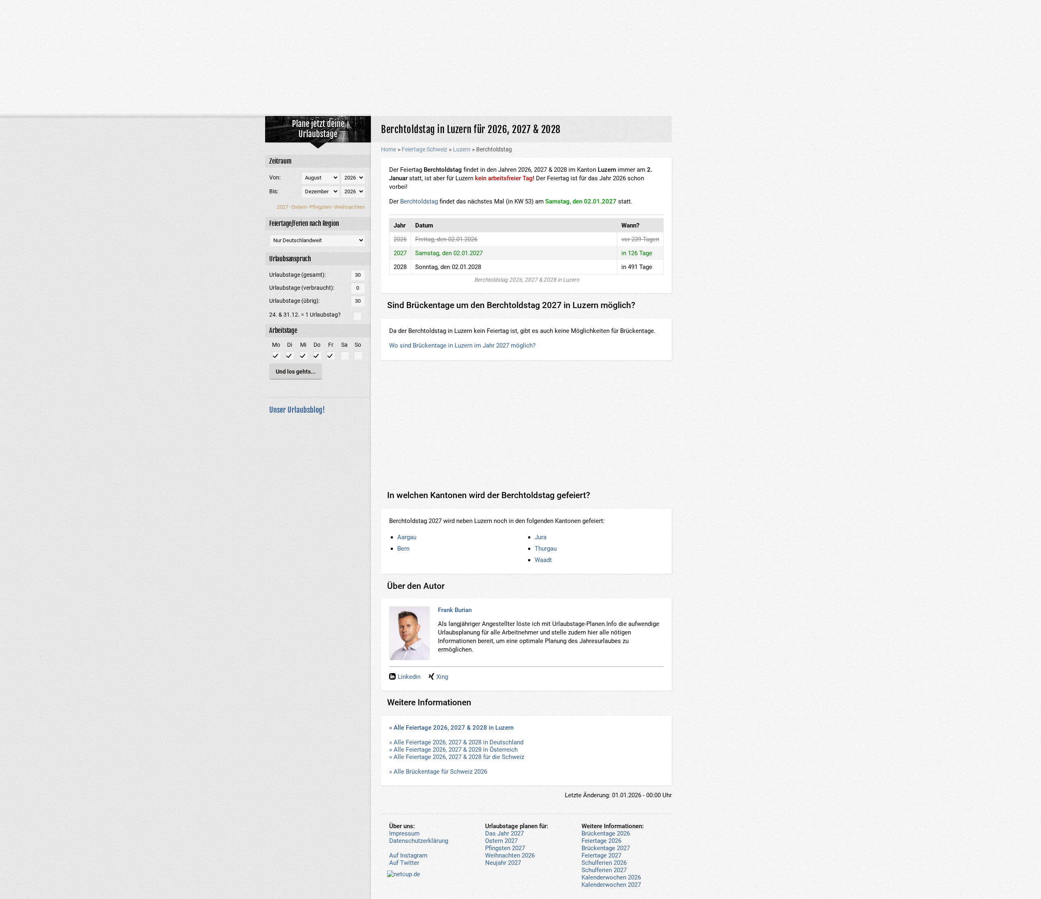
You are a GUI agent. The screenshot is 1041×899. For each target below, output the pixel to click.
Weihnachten (349, 207)
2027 (282, 207)
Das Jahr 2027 (504, 833)
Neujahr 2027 (503, 862)
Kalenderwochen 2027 (611, 884)
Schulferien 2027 (604, 870)
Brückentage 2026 (605, 833)
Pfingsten (320, 207)
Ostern (299, 207)
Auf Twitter (404, 862)
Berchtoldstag (419, 201)
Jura (541, 537)
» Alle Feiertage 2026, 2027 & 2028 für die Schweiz (456, 757)
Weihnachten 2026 (510, 855)
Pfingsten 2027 (505, 848)
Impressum (404, 833)
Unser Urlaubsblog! (297, 409)
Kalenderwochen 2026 (611, 877)
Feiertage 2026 (601, 840)
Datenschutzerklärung (418, 840)
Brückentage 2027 (605, 848)
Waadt (543, 560)
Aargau (406, 537)
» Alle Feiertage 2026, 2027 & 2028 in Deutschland (456, 742)
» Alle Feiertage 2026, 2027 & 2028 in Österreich (453, 749)
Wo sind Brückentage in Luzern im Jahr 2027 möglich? (462, 345)
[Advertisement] (520, 57)
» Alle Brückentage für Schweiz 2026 (438, 771)
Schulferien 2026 (604, 862)
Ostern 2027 (501, 840)
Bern (403, 548)
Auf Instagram (408, 855)
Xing (442, 676)
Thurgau (546, 548)
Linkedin (409, 676)
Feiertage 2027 (601, 855)
